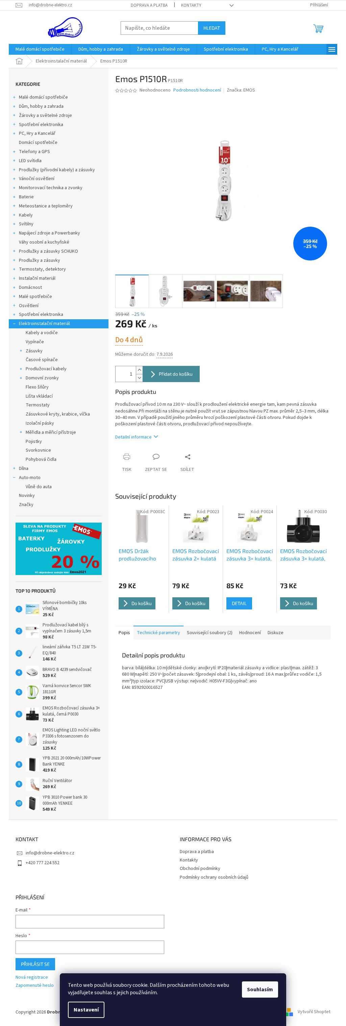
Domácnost (30, 287)
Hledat (211, 28)
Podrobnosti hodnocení (197, 90)
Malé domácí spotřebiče (43, 97)
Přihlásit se (35, 964)
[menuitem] (40, 49)
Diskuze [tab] (275, 632)
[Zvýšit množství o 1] (139, 370)
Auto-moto (30, 477)
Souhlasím (260, 989)
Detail (239, 603)
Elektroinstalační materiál (44, 323)
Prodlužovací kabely (46, 369)
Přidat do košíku (176, 374)
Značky (26, 504)
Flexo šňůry (37, 387)
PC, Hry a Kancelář (37, 133)
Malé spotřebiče (35, 296)
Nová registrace (32, 977)
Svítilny (26, 224)
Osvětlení (29, 305)
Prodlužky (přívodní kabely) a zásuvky (57, 170)
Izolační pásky (40, 423)
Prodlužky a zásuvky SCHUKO (48, 251)
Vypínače (35, 342)
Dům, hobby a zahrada (41, 106)
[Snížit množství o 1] (139, 378)
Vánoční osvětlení (36, 178)
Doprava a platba (149, 5)
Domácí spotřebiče (38, 142)
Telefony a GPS (34, 151)
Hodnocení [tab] (250, 632)
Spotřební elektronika (41, 124)
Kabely (26, 215)
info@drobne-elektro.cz (50, 853)
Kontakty (191, 5)
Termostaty (38, 405)
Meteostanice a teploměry (46, 206)
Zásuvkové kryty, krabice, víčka (58, 414)
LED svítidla (30, 160)
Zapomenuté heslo (35, 985)
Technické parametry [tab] (158, 632)
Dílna (23, 468)
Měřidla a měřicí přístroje (51, 432)
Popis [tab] (124, 632)
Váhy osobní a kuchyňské (44, 242)
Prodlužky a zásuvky (39, 260)
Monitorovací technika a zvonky (50, 187)
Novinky (27, 495)
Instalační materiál (37, 278)
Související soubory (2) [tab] (209, 632)
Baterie (26, 197)
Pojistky (34, 441)
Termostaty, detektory (42, 269)
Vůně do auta (39, 486)
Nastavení (86, 1010)
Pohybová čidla (41, 459)
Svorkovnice (38, 450)
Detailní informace (133, 437)
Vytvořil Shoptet (314, 1012)
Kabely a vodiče (42, 332)
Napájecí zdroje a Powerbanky (49, 233)
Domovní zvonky (42, 378)
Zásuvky (34, 351)
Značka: (241, 90)
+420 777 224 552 (42, 862)
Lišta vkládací (39, 396)
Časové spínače (42, 359)
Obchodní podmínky (200, 868)
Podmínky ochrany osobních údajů (214, 877)
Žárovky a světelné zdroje (45, 115)
